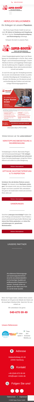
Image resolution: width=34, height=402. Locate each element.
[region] (17, 261)
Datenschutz (11, 397)
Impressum (23, 397)
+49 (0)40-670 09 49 (17, 373)
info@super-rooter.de (17, 376)
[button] (10, 13)
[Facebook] (12, 391)
